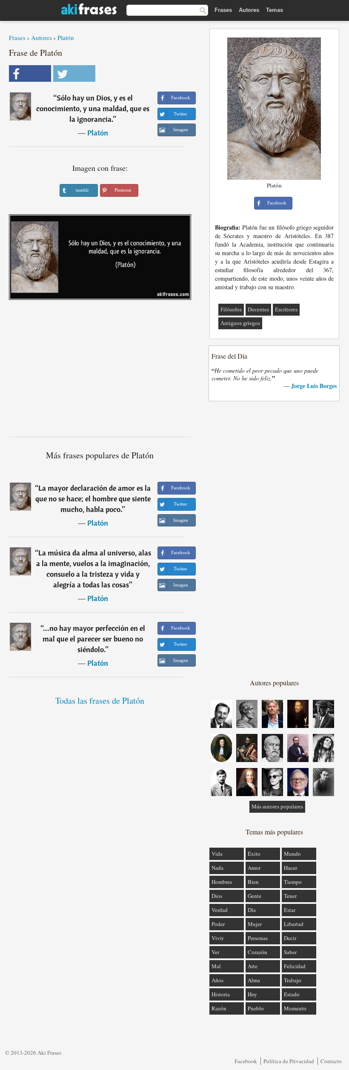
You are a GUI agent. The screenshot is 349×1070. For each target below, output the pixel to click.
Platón (65, 37)
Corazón (257, 952)
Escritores (286, 309)
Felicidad (295, 966)
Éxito (254, 853)
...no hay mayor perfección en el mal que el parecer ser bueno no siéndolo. (94, 638)
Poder (218, 924)
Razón (219, 1008)
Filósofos (231, 309)
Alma (254, 980)
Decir (290, 938)
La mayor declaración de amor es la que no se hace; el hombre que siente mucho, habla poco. (93, 498)
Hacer (290, 868)
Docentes (258, 309)
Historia (221, 994)
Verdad (220, 910)
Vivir (217, 938)
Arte (252, 966)
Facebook (246, 1061)
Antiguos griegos (240, 323)
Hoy (252, 994)
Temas (274, 10)
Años (217, 980)
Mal (216, 966)
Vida (217, 853)
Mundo (292, 853)
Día (252, 910)
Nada (217, 868)
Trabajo (292, 980)
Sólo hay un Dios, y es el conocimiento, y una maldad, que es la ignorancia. (92, 108)
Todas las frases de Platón (99, 700)
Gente (254, 896)
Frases (223, 10)
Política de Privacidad (288, 1061)
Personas (258, 938)
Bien (253, 882)
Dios (217, 896)
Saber (290, 952)
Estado (292, 994)
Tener (290, 896)
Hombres (222, 882)
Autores (249, 10)
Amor (254, 868)
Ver (215, 952)
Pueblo (256, 1008)
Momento (295, 1008)
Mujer (255, 924)
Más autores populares (277, 806)
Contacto (331, 1061)
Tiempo (293, 882)
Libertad (293, 924)
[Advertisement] (100, 371)
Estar (289, 910)
